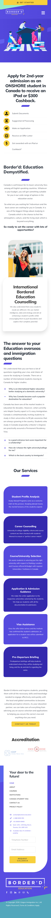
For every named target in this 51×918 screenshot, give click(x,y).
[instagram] (11, 892)
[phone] (28, 892)
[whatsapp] (19, 892)
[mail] (24, 892)
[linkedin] (15, 892)
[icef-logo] (14, 751)
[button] (25, 390)
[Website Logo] (15, 11)
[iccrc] (36, 746)
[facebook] (7, 892)
